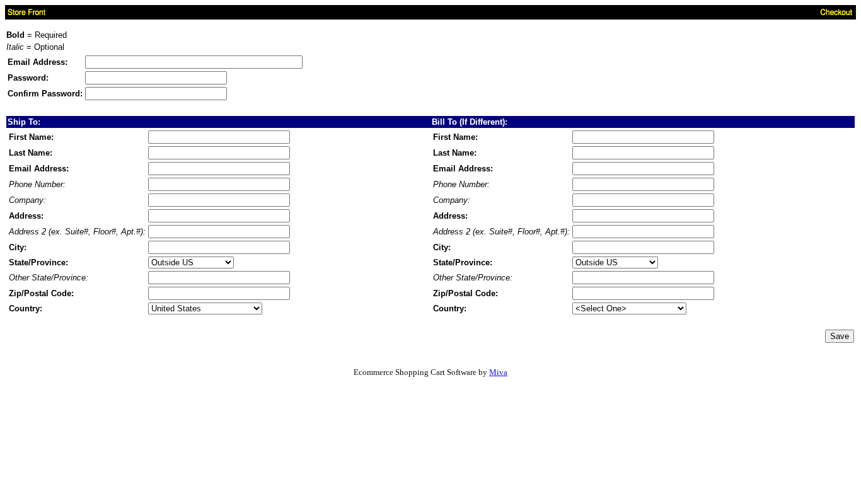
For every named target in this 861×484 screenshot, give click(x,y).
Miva (498, 372)
